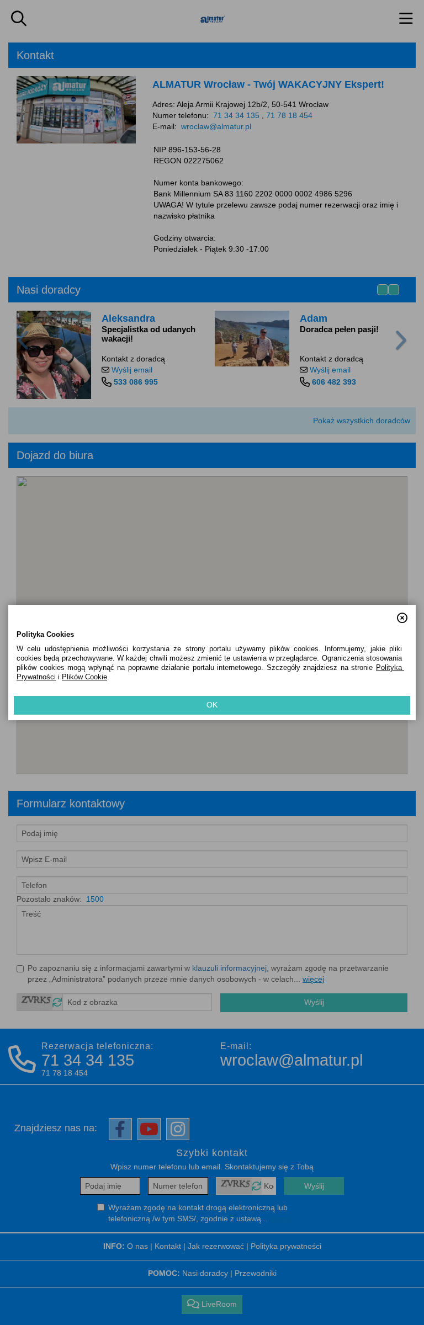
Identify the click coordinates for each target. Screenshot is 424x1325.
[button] (402, 613)
